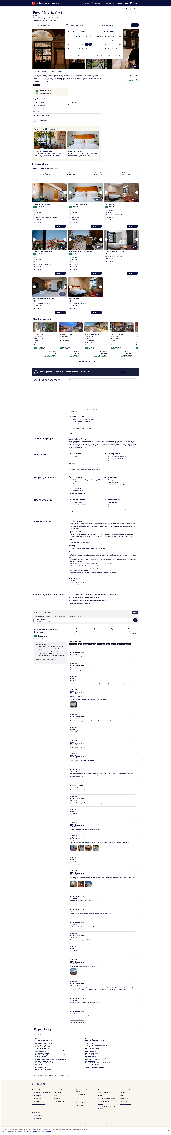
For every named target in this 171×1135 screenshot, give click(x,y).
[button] (75, 40)
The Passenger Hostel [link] (92, 1053)
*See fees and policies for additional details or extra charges (84, 469)
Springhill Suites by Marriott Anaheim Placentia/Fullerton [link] (52, 1055)
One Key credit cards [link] (125, 1104)
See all (35, 111)
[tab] (38, 1034)
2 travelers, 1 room (108, 26)
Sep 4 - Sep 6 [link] (126, 174)
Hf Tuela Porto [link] (39, 1064)
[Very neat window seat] (73, 884)
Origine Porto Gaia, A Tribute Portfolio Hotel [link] (98, 1063)
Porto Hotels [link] (54, 1075)
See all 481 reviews (44, 93)
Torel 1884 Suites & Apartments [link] (94, 1040)
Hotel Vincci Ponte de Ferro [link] (43, 1043)
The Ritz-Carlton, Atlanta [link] (92, 1048)
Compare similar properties (86, 361)
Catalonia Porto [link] (90, 1055)
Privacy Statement (32, 1131)
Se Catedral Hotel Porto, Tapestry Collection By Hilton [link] (51, 1050)
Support (119, 3)
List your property (108, 3)
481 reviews (37, 639)
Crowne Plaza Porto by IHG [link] (43, 1053)
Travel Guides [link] (124, 1101)
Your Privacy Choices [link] (103, 1101)
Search (135, 25)
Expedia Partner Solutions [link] (83, 1097)
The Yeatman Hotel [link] (41, 1045)
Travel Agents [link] (79, 1105)
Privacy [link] (100, 1095)
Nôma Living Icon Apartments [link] (44, 1039)
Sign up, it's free (132, 372)
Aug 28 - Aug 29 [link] (45, 174)
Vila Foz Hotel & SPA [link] (41, 1067)
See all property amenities (77, 493)
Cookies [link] (100, 1104)
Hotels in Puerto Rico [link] (37, 1115)
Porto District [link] (46, 1075)
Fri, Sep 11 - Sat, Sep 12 (76, 26)
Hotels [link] (34, 1075)
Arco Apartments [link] (40, 1051)
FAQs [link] (55, 1095)
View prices (60, 226)
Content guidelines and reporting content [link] (107, 1107)
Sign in (137, 3)
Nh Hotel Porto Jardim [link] (92, 1064)
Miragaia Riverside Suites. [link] (43, 1058)
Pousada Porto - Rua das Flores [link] (94, 1050)
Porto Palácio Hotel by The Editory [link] (95, 1058)
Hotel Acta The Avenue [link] (92, 1059)
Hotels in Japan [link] (36, 1112)
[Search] (135, 620)
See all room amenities (76, 512)
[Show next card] (137, 340)
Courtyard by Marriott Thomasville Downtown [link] (49, 1047)
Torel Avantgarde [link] (90, 1039)
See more (72, 433)
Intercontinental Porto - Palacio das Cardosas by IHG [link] (51, 1059)
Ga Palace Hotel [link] (90, 1061)
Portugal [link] (40, 1075)
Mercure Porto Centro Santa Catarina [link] (46, 1042)
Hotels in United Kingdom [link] (38, 1104)
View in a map (74, 411)
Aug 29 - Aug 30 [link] (72, 174)
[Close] (168, 1131)
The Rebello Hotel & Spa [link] (42, 1048)
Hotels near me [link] (124, 1098)
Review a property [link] (59, 1101)
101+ (134, 66)
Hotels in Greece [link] (36, 1118)
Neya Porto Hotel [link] (90, 1051)
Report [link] (39, 661)
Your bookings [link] (57, 1092)
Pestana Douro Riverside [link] (92, 1042)
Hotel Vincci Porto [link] (90, 1047)
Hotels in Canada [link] (36, 1098)
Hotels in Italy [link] (35, 1101)
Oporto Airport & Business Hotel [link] (45, 1063)
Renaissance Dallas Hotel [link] (42, 1066)
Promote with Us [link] (80, 1102)
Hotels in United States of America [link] (41, 1092)
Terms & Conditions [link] (103, 1092)
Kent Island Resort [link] (90, 1056)
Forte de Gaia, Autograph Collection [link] (96, 1045)
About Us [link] (122, 1092)
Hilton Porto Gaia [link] (40, 1056)
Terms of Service (46, 1131)
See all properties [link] (41, 9)
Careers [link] (122, 1095)
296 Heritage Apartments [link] (43, 1069)
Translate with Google (76, 696)
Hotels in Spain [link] (36, 1109)
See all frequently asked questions (79, 603)
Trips (126, 3)
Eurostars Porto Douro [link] (92, 1066)
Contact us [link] (57, 1098)
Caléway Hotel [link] (89, 1043)
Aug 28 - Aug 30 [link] (99, 174)
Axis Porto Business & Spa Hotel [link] (94, 1067)
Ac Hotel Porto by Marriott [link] (43, 1061)
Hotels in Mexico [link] (36, 1095)
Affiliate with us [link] (80, 1094)
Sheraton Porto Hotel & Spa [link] (43, 1040)
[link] (134, 8)
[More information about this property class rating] (40, 15)
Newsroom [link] (79, 1100)
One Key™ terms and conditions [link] (106, 1098)
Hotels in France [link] (36, 1106)
